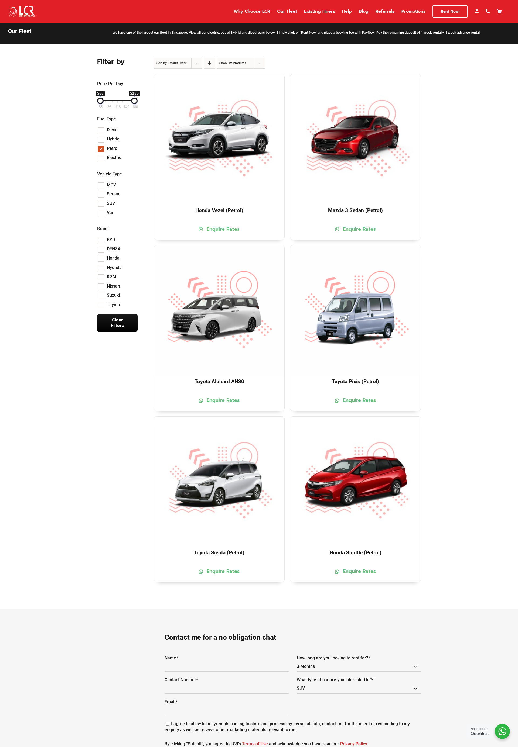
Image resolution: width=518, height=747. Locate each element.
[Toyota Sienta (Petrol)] (219, 419)
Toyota (113, 304)
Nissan (113, 286)
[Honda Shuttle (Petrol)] (355, 419)
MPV (111, 184)
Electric (114, 157)
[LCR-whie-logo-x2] (21, 8)
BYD (111, 239)
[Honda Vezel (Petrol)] (219, 77)
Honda (113, 258)
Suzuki (113, 295)
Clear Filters (117, 323)
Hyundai (115, 267)
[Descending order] (209, 63)
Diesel (113, 129)
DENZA (114, 248)
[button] (219, 229)
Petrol (112, 148)
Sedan (113, 193)
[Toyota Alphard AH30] (219, 248)
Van (110, 212)
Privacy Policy (353, 743)
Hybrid (113, 138)
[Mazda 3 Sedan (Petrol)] (355, 77)
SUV (111, 203)
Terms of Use (255, 743)
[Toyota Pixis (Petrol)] (355, 248)
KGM (111, 276)
